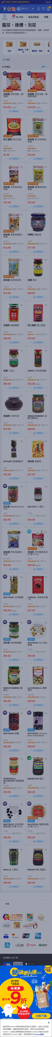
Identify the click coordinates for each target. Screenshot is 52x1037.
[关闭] (49, 1023)
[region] (26, 1028)
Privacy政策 (39, 1034)
